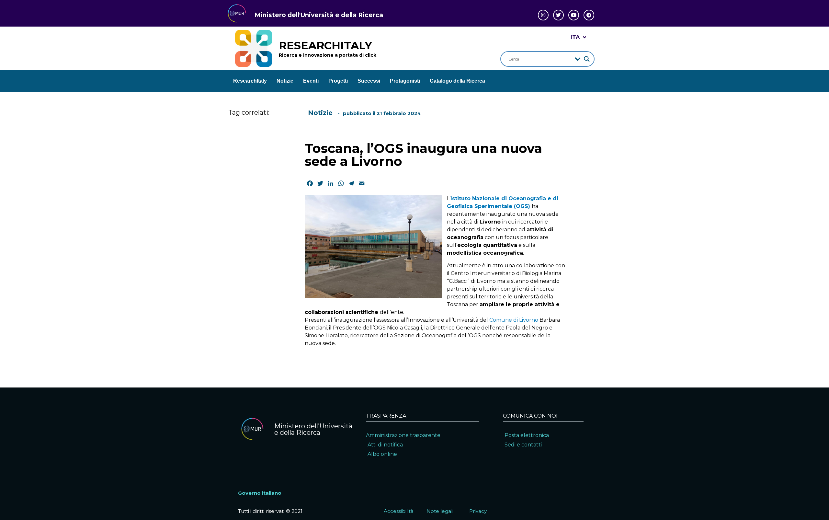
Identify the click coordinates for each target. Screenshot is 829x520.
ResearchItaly (250, 81)
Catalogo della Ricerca (457, 81)
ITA (575, 37)
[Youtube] (573, 15)
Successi (369, 81)
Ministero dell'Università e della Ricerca (319, 15)
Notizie (285, 81)
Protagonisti (405, 81)
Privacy (478, 511)
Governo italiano (259, 493)
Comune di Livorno (513, 320)
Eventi (311, 81)
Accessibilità (399, 511)
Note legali (439, 511)
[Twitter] (558, 15)
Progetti (338, 81)
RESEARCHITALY (325, 45)
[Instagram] (543, 15)
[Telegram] (589, 15)
